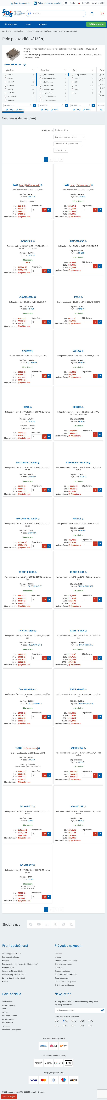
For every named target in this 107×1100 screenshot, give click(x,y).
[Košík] (100, 13)
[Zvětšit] (33, 70)
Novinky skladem (8, 1005)
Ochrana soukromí (61, 978)
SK (57, 1021)
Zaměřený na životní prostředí (13, 978)
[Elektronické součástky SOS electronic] (13, 13)
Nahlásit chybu (9, 1096)
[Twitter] (55, 924)
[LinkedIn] (47, 924)
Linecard (58, 957)
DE (91, 1021)
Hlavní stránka (18, 31)
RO (57, 1025)
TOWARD (31, 197)
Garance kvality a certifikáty (12, 971)
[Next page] (61, 159)
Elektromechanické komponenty (45, 31)
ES (83, 1025)
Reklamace (59, 967)
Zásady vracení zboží (62, 971)
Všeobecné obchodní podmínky (66, 960)
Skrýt (11, 109)
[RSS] (71, 924)
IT (74, 1025)
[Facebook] (31, 924)
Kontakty (5, 960)
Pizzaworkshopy (8, 1019)
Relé (60, 31)
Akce (4, 1009)
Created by (33, 1092)
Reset (21, 109)
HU (74, 1021)
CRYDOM (31, 255)
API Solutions (7, 1002)
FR (91, 1025)
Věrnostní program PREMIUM (65, 974)
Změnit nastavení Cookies (64, 985)
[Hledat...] (29, 13)
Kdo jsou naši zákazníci (10, 957)
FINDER (81, 253)
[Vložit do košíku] (44, 210)
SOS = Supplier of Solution (12, 953)
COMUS (81, 762)
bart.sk (41, 1092)
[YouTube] (39, 924)
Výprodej (5, 1012)
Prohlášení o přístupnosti (11, 1030)
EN (83, 1021)
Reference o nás (8, 967)
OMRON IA (32, 477)
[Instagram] (63, 924)
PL (66, 1025)
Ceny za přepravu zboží (63, 964)
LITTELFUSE (32, 362)
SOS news (6, 1026)
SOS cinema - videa (9, 1016)
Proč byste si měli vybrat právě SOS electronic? (20, 964)
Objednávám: (36, 206)
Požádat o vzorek (96, 24)
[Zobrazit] (49, 210)
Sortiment (28, 31)
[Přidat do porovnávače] (41, 185)
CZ (66, 1021)
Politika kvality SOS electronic (13, 974)
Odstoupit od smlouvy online (65, 981)
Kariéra (5, 981)
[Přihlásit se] (92, 14)
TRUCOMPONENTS (35, 586)
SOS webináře (7, 1023)
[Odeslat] (34, 105)
